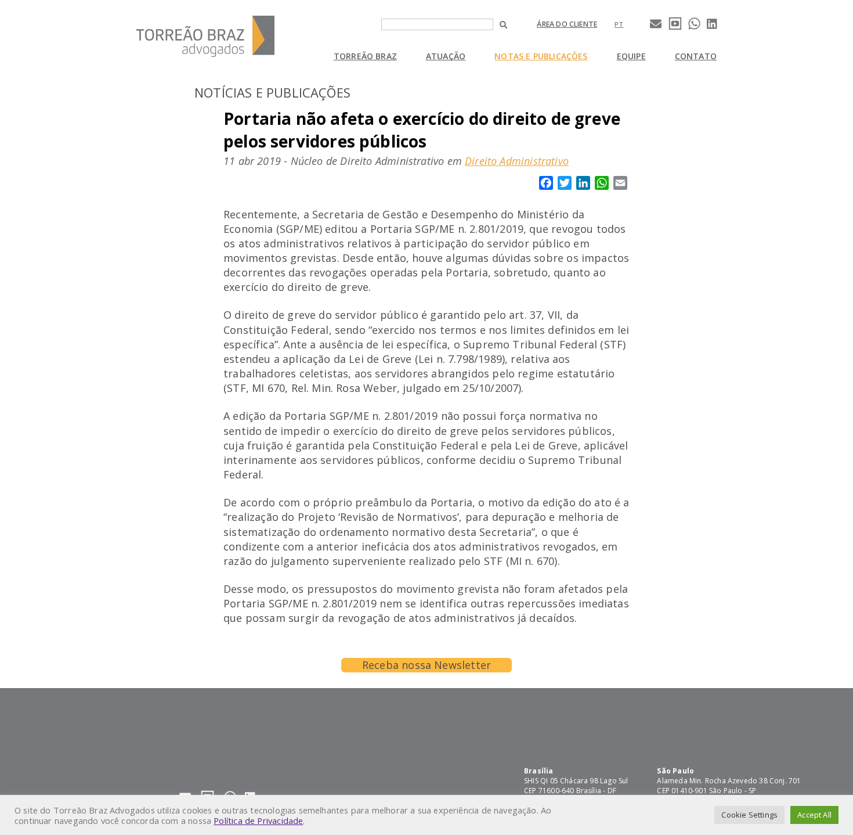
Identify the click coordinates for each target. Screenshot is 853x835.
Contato (696, 56)
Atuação (445, 56)
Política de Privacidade (258, 820)
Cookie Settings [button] (749, 814)
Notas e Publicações (540, 56)
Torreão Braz (365, 56)
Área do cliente (567, 24)
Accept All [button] (814, 814)
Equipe (631, 56)
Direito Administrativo (517, 161)
